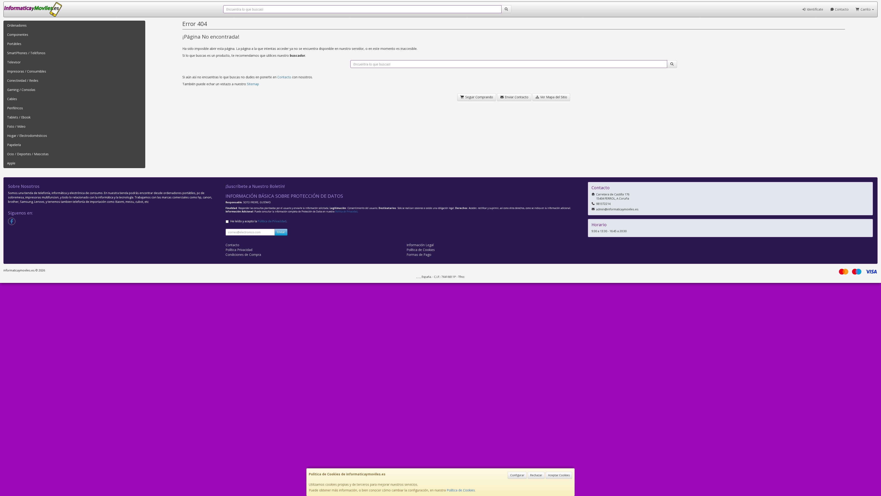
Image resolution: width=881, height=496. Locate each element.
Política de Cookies (461, 490)
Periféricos (15, 108)
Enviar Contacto (516, 97)
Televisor (14, 62)
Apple (11, 163)
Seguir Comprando (478, 97)
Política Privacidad (239, 250)
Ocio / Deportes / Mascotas (28, 154)
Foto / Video (16, 126)
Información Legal (420, 245)
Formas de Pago (419, 254)
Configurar (517, 475)
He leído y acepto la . (258, 221)
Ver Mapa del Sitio (553, 97)
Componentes (17, 34)
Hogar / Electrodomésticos (27, 135)
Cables (12, 99)
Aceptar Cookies (559, 475)
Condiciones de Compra (243, 254)
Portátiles (14, 44)
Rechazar (536, 475)
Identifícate (814, 9)
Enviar (281, 232)
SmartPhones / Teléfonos (26, 53)
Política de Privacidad (346, 211)
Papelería (14, 145)
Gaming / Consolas (21, 89)
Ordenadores (17, 25)
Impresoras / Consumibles (26, 71)
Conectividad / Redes (22, 80)
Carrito (866, 9)
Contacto (841, 9)
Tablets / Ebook (19, 117)
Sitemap (253, 84)
